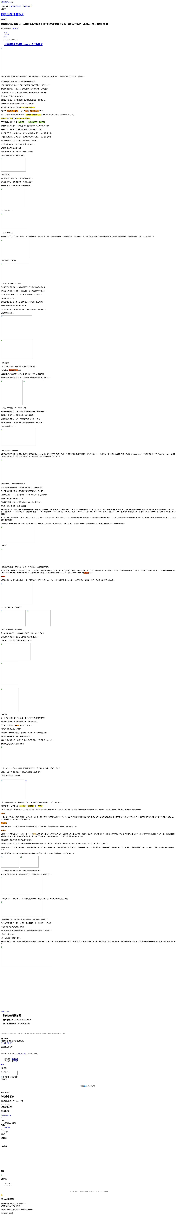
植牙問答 (15, 1061)
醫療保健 (16, 28)
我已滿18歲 (4, 1213)
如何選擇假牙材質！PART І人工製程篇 (23, 44)
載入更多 (3, 1068)
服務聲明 (106, 1191)
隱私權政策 (99, 1191)
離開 (10, 1213)
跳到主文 (4, 19)
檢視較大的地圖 (5, 1011)
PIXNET (75, 1191)
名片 (5, 36)
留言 (23, 1054)
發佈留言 (3, 1079)
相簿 (5, 32)
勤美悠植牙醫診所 (12, 14)
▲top (2, 1064)
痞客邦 (20, 1054)
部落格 (6, 34)
